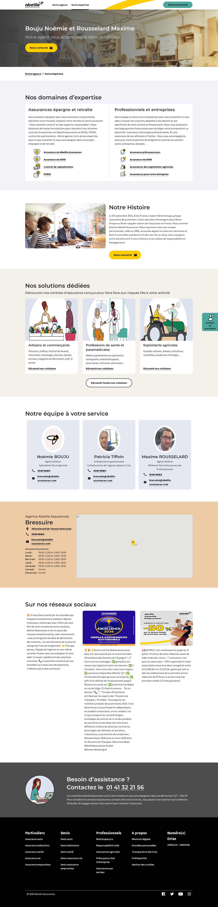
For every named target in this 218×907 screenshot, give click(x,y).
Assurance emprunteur (38, 864)
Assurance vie (32, 858)
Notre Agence (33, 73)
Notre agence (60, 4)
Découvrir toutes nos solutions (109, 382)
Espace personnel (178, 4)
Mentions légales (141, 839)
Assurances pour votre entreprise (149, 174)
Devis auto (67, 839)
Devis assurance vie (71, 858)
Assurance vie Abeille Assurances (63, 152)
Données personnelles (144, 845)
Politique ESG (139, 858)
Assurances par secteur (104, 870)
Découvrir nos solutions (42, 368)
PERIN (47, 174)
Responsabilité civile (107, 845)
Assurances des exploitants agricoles (151, 166)
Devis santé (67, 851)
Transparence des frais (144, 851)
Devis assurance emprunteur (70, 866)
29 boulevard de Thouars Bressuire (51, 528)
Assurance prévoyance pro (145, 152)
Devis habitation (70, 845)
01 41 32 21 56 (125, 787)
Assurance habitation (37, 845)
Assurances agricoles (108, 851)
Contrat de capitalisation (58, 166)
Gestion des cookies (143, 864)
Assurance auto (34, 839)
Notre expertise (80, 4)
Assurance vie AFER (55, 159)
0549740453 (37, 534)
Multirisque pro (104, 839)
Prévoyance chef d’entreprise (105, 860)
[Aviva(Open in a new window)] (34, 5)
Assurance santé (34, 851)
